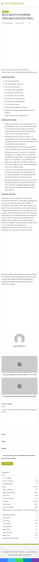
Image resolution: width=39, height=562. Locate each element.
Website (4, 448)
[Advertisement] (19, 48)
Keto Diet (5, 11)
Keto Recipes (7, 504)
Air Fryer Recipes (8, 481)
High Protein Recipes (9, 492)
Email (4, 441)
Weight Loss (6, 535)
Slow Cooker (6, 518)
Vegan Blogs (6, 529)
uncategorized (7, 526)
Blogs (4, 486)
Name (4, 434)
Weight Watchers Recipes (10, 538)
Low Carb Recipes (8, 507)
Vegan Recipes (7, 532)
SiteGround (28, 555)
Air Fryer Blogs (7, 478)
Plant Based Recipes (9, 515)
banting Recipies (8, 484)
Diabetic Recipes (8, 489)
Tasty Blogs (6, 520)
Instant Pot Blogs (8, 498)
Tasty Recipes (7, 523)
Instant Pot (6, 495)
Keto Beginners (8, 23)
